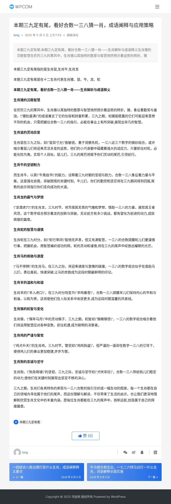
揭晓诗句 (72, 35)
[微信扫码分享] (125, 452)
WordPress (118, 496)
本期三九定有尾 (30, 422)
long (16, 35)
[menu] (157, 6)
